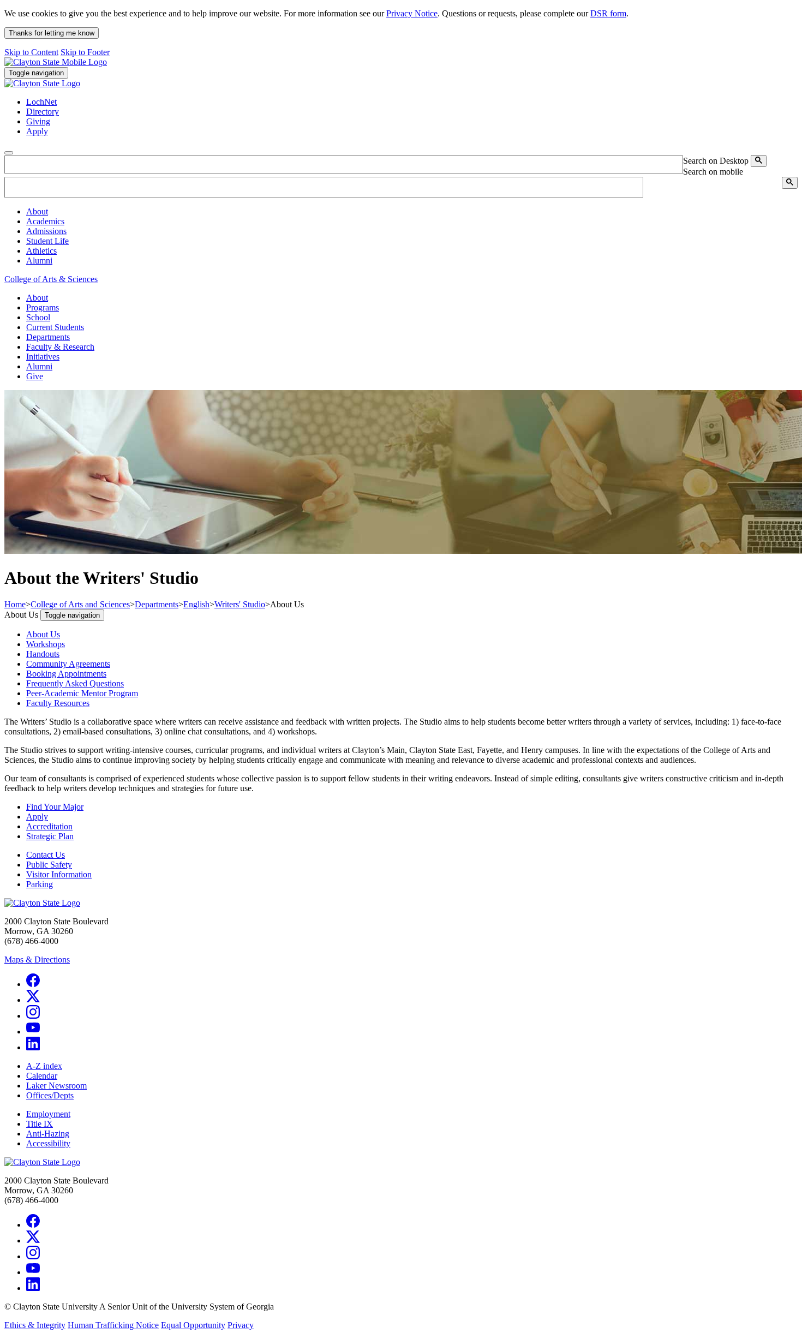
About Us (43, 634)
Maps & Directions (37, 959)
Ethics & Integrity (34, 1325)
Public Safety (49, 864)
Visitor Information (59, 874)
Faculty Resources (57, 703)
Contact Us (45, 854)
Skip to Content (31, 52)
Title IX (39, 1123)
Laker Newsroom (56, 1085)
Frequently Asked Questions (75, 683)
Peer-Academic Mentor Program (82, 693)
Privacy (241, 1325)
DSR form (608, 13)
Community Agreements (68, 663)
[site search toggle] (8, 152)
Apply (37, 816)
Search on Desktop (716, 160)
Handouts (42, 654)
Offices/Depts (50, 1095)
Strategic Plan (50, 836)
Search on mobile (713, 171)
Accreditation (49, 826)
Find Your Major (54, 806)
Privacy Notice (412, 13)
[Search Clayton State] (759, 161)
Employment (48, 1114)
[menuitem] (412, 212)
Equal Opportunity (193, 1325)
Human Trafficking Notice (113, 1325)
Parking (39, 884)
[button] (37, 211)
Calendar (41, 1075)
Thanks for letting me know (51, 33)
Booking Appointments (66, 673)
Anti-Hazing (47, 1133)
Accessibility (48, 1143)
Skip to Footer (85, 52)
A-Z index (44, 1066)
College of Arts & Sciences (51, 279)
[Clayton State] (55, 62)
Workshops (45, 644)
